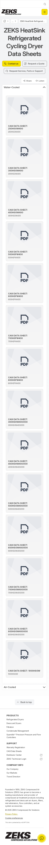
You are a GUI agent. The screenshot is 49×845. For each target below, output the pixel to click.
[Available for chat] (41, 838)
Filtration (10, 727)
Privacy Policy (11, 814)
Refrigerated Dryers (15, 719)
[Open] (45, 12)
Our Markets (12, 773)
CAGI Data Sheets (14, 751)
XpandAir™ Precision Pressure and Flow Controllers (24, 735)
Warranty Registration (16, 747)
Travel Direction (13, 776)
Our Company (12, 769)
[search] (45, 4)
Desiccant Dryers (14, 723)
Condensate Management (18, 731)
